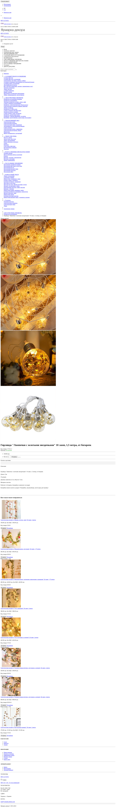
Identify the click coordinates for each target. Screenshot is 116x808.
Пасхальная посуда (9, 167)
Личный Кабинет (8, 770)
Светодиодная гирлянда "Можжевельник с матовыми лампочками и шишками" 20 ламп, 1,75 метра (28, 579)
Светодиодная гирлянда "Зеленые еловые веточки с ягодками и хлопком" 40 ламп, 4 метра (25, 697)
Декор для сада (8, 89)
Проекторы (7, 132)
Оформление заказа (9, 755)
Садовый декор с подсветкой (11, 83)
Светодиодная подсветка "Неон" (12, 130)
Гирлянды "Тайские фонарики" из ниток (15, 116)
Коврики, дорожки (9, 189)
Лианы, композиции (9, 160)
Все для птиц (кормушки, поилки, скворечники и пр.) (18, 86)
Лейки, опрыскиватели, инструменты (14, 95)
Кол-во (5, 456)
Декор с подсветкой (9, 176)
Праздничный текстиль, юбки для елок (14, 187)
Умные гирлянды (8, 107)
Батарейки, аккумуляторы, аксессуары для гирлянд (17, 117)
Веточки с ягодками (9, 159)
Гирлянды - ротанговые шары (12, 114)
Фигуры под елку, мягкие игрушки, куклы (15, 184)
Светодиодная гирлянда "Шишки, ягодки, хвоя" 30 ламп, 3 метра (18, 520)
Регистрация (7, 4)
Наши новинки (8, 752)
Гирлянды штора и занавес (11, 112)
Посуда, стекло (8, 137)
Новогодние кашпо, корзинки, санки (14, 190)
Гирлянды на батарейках (10, 100)
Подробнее (10, 528)
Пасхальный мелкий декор (11, 169)
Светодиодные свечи (9, 122)
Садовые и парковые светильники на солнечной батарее (19, 82)
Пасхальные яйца (8, 171)
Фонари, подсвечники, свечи (11, 186)
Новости (6, 743)
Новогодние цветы (9, 194)
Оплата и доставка (9, 754)
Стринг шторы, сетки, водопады (12, 113)
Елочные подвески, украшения (12, 181)
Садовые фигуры (8, 77)
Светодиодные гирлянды (10, 203)
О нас (5, 742)
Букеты (6, 156)
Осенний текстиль (9, 201)
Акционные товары (9, 208)
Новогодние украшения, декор (12, 179)
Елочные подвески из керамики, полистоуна (16, 191)
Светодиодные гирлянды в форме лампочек (15, 106)
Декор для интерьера (9, 140)
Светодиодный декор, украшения (13, 124)
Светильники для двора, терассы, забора (15, 80)
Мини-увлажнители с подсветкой (13, 133)
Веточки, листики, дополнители (12, 157)
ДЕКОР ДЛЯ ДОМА (10, 136)
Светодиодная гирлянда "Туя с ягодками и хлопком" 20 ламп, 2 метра (19, 637)
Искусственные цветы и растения (13, 154)
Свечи (5, 143)
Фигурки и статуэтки (9, 183)
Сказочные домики (9, 177)
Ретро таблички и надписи (11, 142)
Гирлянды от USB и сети (10, 109)
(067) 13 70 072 (5, 20)
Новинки (6, 73)
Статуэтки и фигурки (9, 146)
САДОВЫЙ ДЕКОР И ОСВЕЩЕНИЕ (15, 76)
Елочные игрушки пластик (11, 196)
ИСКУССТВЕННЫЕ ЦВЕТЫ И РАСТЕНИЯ (17, 152)
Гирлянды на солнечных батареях (13, 99)
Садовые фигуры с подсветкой (12, 79)
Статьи (6, 758)
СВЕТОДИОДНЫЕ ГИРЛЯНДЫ (14, 97)
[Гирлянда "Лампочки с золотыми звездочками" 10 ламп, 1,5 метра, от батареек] (28, 274)
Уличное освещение (9, 87)
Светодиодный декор (9, 204)
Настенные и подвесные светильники (14, 93)
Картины (6, 144)
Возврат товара (8, 756)
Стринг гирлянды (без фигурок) (12, 110)
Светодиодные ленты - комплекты (13, 129)
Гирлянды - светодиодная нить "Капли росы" (16, 105)
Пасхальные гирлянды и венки (12, 164)
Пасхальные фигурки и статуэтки (13, 166)
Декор (5, 206)
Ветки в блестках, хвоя (10, 193)
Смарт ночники (8, 127)
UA (5, 9)
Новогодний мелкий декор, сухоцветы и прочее (17, 197)
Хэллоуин (8, 200)
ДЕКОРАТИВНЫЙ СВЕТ (12, 120)
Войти (5, 767)
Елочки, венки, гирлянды (11, 180)
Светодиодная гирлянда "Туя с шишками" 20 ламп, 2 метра (17, 608)
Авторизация (7, 5)
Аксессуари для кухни (10, 139)
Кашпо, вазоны (8, 92)
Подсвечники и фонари (10, 147)
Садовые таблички (9, 90)
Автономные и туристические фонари (14, 126)
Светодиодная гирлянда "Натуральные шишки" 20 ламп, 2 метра (18, 727)
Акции (5, 744)
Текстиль (6, 149)
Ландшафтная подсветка (10, 85)
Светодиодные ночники (10, 123)
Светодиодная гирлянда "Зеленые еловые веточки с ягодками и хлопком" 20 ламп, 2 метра (25, 668)
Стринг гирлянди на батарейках (12, 103)
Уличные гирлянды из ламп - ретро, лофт (15, 102)
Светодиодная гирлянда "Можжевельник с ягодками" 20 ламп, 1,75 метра (20, 549)
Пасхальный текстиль (10, 170)
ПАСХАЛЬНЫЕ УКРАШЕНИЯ (14, 163)
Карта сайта (7, 759)
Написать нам (7, 12)
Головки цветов (8, 153)
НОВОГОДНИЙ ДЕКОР (12, 174)
